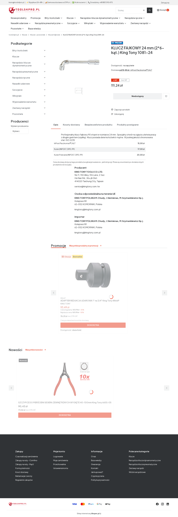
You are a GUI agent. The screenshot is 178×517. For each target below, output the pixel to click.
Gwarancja (95, 464)
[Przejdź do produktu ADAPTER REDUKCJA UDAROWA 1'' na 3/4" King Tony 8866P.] (93, 275)
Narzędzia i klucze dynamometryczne (145, 460)
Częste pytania (97, 476)
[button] (149, 10)
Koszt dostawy (21, 472)
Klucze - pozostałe (37, 35)
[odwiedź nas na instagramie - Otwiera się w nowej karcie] (162, 504)
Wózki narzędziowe (137, 472)
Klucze (24, 35)
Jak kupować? (97, 472)
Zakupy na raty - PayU (24, 464)
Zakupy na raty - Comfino (26, 460)
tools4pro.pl (14, 35)
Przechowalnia (59, 464)
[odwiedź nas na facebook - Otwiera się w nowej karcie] (157, 504)
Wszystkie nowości (34, 350)
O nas (93, 456)
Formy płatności (22, 468)
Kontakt (94, 468)
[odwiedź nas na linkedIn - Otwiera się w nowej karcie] (167, 504)
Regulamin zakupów (24, 480)
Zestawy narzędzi (136, 468)
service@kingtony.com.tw (87, 186)
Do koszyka (93, 325)
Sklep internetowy (88, 514)
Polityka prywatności (100, 480)
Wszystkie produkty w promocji (83, 245)
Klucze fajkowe (54, 35)
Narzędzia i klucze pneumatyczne (143, 464)
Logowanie (58, 456)
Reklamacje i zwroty (23, 476)
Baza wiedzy (96, 460)
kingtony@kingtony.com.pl (87, 209)
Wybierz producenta (19, 126)
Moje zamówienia (60, 460)
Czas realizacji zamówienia (26, 456)
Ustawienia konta (60, 468)
